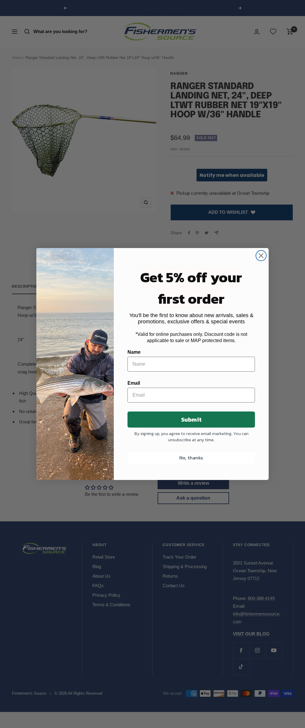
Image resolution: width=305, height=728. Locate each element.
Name (134, 352)
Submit (191, 419)
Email (133, 383)
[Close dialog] (261, 255)
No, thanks (191, 457)
